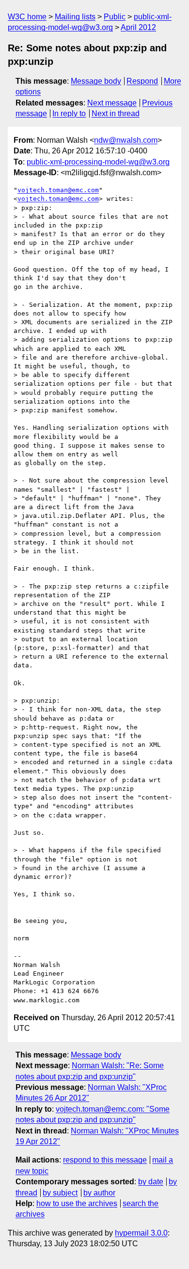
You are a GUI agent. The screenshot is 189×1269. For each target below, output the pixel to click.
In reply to (69, 113)
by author (99, 1193)
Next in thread (116, 113)
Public (115, 17)
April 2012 (138, 27)
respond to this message (105, 1160)
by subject (60, 1193)
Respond (142, 81)
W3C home (27, 17)
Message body (96, 81)
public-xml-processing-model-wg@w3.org (98, 162)
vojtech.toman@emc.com (58, 190)
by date (150, 1182)
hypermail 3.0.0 (141, 1233)
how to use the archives (76, 1203)
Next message (112, 103)
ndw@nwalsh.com (126, 140)
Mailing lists (75, 17)
